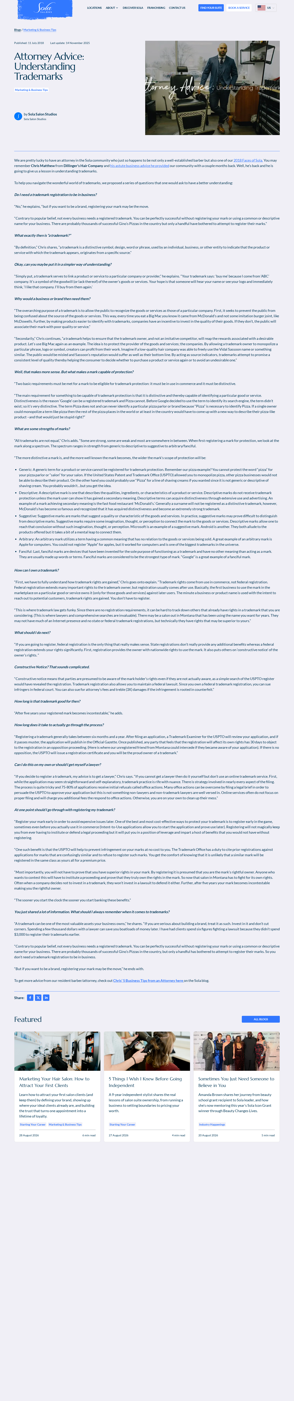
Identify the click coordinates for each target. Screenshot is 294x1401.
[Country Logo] (262, 7)
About (110, 7)
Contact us (177, 7)
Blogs (17, 29)
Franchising (156, 7)
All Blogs (261, 1019)
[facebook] (30, 997)
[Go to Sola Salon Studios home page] (44, 7)
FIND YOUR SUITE (211, 7)
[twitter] (38, 997)
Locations (94, 7)
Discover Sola (133, 7)
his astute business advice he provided (139, 165)
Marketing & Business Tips (39, 29)
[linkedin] (46, 997)
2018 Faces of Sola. (248, 160)
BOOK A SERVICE (239, 7)
